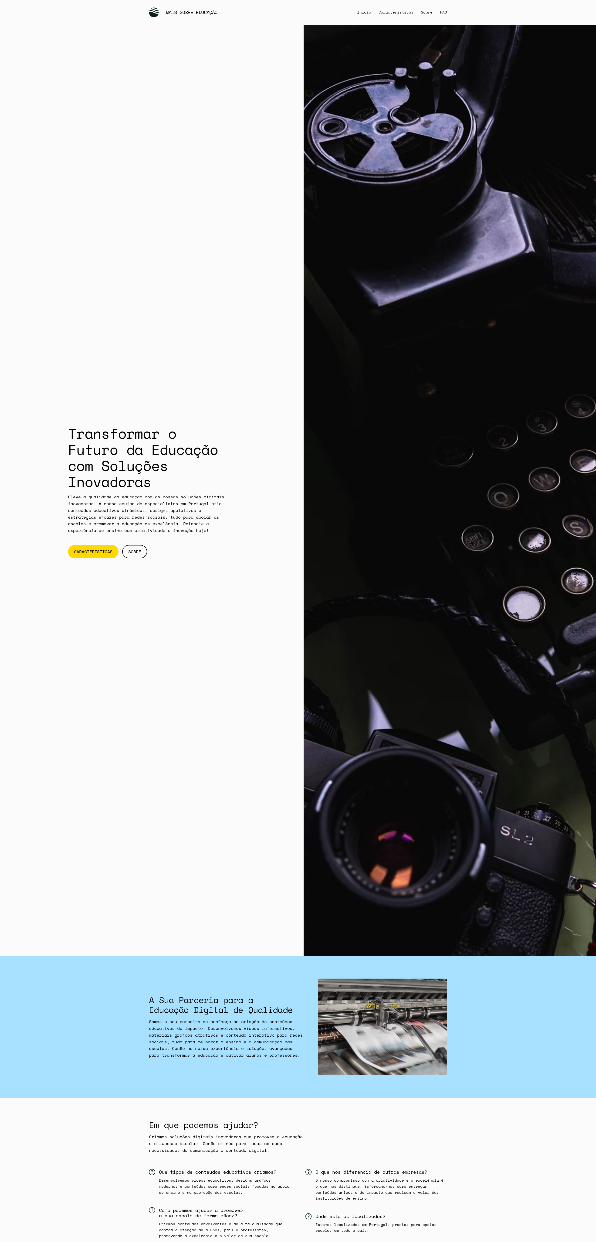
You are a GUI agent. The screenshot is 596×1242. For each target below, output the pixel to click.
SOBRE (134, 552)
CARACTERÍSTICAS (93, 552)
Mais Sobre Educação (191, 12)
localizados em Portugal (361, 1224)
